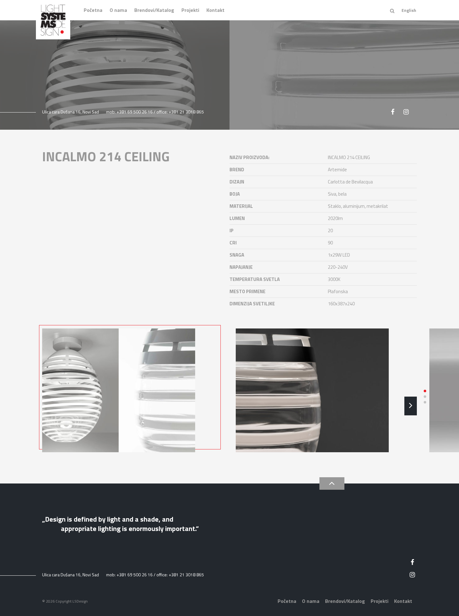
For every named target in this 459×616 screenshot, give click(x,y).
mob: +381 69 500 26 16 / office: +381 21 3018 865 (155, 111)
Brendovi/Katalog (154, 10)
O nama (118, 10)
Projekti (190, 10)
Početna (93, 10)
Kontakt (215, 10)
